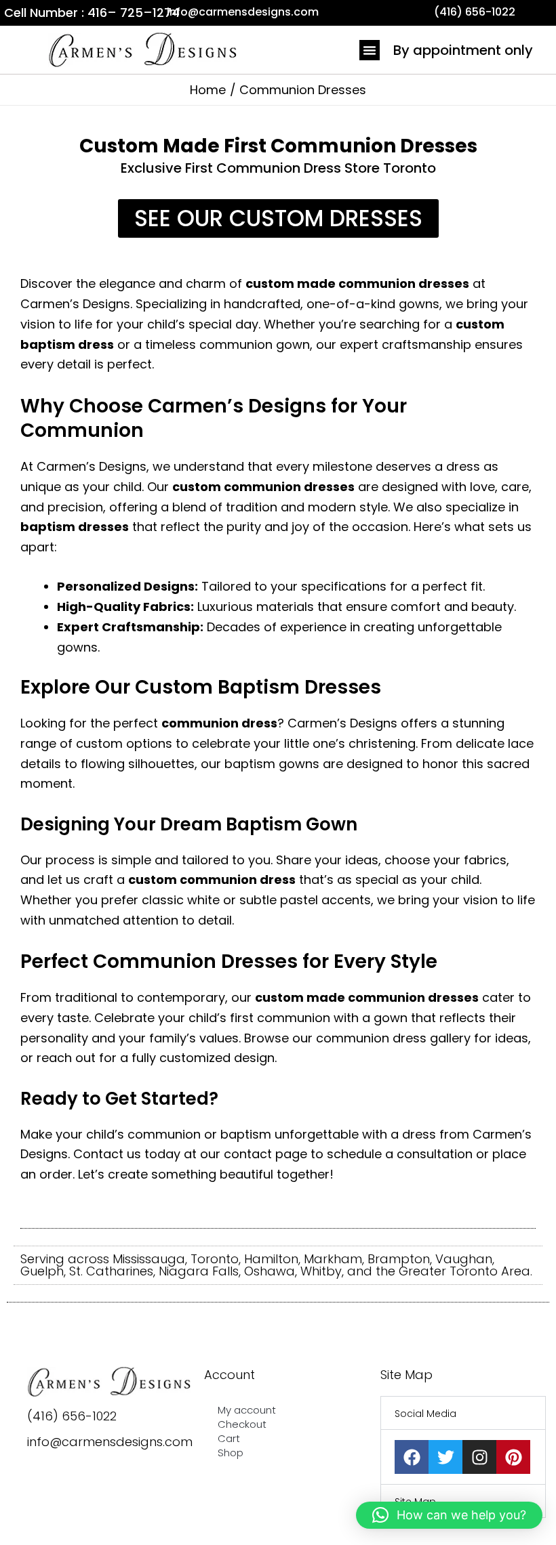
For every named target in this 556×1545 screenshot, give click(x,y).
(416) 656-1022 (72, 1416)
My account (247, 1410)
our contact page (253, 1153)
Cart (229, 1438)
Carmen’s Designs (75, 303)
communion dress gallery (393, 1038)
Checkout (242, 1424)
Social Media (425, 1413)
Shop (230, 1452)
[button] (369, 50)
